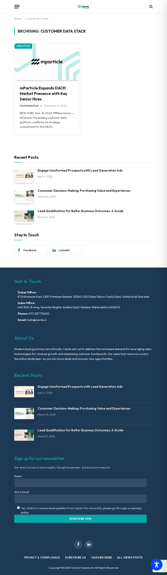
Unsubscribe (101, 557)
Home (17, 18)
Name (18, 476)
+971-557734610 (38, 313)
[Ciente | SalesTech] (83, 6)
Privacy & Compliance (42, 557)
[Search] (150, 6)
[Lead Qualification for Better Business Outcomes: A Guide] (24, 216)
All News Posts (130, 557)
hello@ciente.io (36, 320)
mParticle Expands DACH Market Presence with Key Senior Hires (43, 93)
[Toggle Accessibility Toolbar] (156, 564)
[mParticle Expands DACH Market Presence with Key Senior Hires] (47, 61)
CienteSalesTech (29, 105)
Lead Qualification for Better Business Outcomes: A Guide (80, 211)
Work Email (22, 492)
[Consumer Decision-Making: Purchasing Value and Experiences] (24, 195)
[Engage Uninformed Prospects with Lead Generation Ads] (24, 175)
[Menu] (17, 6)
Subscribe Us (75, 557)
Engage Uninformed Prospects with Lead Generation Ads (80, 170)
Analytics (23, 46)
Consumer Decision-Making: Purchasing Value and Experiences (84, 191)
